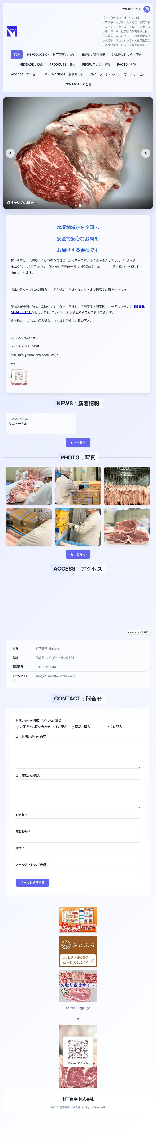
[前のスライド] (10, 153)
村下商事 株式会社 (78, 1099)
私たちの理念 (17, 203)
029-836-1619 (131, 9)
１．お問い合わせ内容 (31, 736)
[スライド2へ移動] (80, 205)
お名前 (21, 815)
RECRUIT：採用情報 (96, 64)
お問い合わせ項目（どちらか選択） (41, 720)
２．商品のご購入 (28, 775)
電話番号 (23, 831)
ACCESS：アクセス (24, 74)
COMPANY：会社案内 (127, 54)
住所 (20, 848)
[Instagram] (146, 9)
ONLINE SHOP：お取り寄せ (64, 74)
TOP (17, 54)
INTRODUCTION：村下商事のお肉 (50, 54)
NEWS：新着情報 (93, 54)
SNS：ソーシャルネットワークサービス (117, 74)
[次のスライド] (145, 153)
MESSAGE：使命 (31, 64)
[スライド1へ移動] (76, 205)
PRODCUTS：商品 (63, 64)
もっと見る (78, 443)
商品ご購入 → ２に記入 (98, 726)
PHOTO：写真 (127, 64)
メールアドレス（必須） (34, 864)
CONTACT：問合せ (78, 84)
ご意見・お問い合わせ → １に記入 (43, 726)
